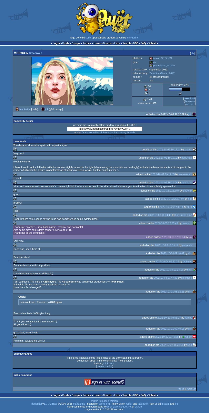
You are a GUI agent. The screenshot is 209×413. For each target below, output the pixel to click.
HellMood (186, 277)
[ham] (194, 269)
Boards (107, 43)
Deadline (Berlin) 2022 (162, 73)
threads (131, 132)
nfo (193, 53)
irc (176, 403)
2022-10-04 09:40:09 (172, 253)
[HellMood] (194, 277)
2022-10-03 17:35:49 (166, 223)
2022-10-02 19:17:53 (169, 149)
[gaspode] (194, 245)
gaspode (187, 245)
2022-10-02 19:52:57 (167, 190)
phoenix (187, 190)
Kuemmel (186, 182)
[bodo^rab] (194, 157)
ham (189, 269)
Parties (87, 43)
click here (108, 363)
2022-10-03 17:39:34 (173, 237)
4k (152, 62)
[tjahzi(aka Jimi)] (194, 215)
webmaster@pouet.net (118, 406)
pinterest (104, 132)
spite (88, 37)
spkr (189, 345)
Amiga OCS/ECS (160, 58)
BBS (135, 43)
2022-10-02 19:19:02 (166, 157)
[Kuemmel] (194, 182)
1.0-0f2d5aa (50, 403)
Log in (56, 43)
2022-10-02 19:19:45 (163, 174)
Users (97, 43)
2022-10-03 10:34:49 (159, 215)
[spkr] (194, 345)
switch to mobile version (104, 401)
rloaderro (187, 223)
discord (165, 403)
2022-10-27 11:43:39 (167, 336)
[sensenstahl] (194, 174)
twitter (96, 132)
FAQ (143, 43)
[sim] (194, 253)
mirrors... (190, 104)
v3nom (188, 336)
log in (181, 388)
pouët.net (36, 403)
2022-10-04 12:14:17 (171, 269)
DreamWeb (35, 53)
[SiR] (194, 198)
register (191, 388)
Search (126, 43)
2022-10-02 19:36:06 (166, 182)
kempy (188, 317)
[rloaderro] (194, 223)
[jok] (42, 109)
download (189, 98)
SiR (190, 198)
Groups (76, 43)
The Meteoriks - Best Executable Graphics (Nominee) (180, 93)
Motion (188, 149)
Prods (65, 43)
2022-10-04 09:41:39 (167, 261)
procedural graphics (162, 65)
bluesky (122, 132)
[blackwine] (17, 109)
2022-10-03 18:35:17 (166, 245)
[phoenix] (194, 190)
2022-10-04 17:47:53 (165, 277)
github (138, 406)
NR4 (189, 207)
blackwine (25, 109)
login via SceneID (111, 383)
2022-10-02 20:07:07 (172, 198)
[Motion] (194, 149)
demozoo (190, 101)
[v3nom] (194, 336)
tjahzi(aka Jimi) (183, 215)
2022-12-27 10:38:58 (171, 345)
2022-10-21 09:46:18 (172, 328)
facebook (87, 132)
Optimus (187, 261)
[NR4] (194, 207)
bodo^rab (186, 157)
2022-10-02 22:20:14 (171, 207)
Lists (117, 43)
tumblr (113, 132)
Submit (152, 43)
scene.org (104, 403)
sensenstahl (185, 174)
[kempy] (194, 317)
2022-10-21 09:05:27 (169, 317)
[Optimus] (194, 261)
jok (46, 109)
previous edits (104, 366)
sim (190, 253)
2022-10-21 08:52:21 (172, 291)
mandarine (133, 37)
